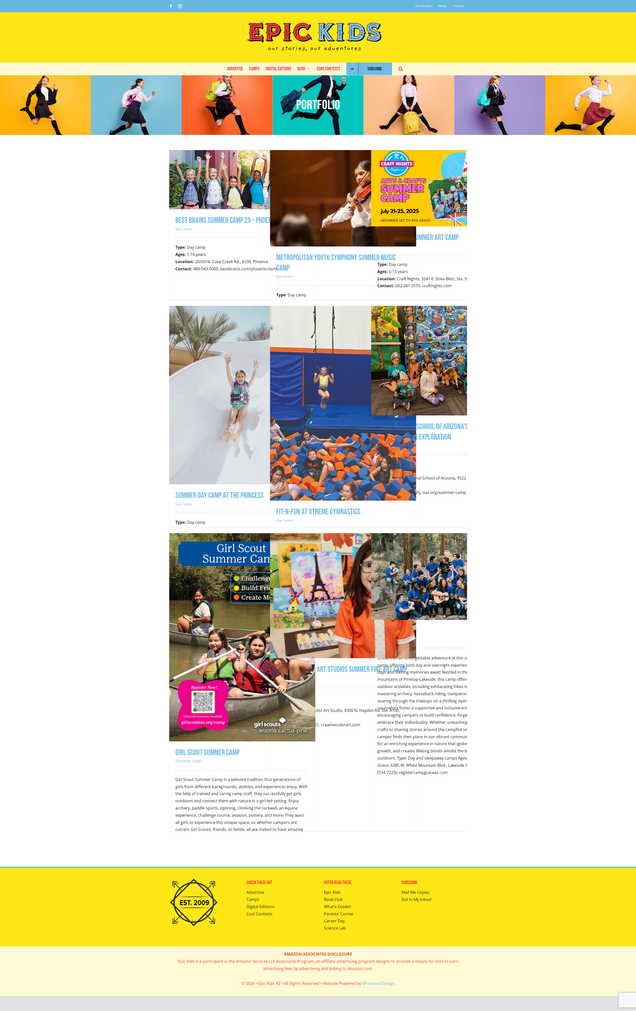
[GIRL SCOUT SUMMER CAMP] (242, 536)
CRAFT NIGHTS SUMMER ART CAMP (418, 238)
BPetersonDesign (378, 983)
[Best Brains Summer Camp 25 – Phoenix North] (242, 153)
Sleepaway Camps (188, 761)
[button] (400, 69)
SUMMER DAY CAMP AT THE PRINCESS (219, 495)
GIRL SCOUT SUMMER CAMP (207, 753)
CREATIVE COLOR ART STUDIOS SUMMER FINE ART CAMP (341, 669)
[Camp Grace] (444, 536)
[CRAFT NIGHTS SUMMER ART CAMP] (444, 153)
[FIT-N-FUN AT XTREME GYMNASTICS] (343, 309)
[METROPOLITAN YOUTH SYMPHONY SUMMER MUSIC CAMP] (343, 153)
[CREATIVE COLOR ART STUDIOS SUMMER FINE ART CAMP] (343, 536)
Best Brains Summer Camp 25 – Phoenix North (234, 220)
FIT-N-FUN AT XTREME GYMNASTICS (318, 512)
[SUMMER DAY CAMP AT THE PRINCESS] (238, 309)
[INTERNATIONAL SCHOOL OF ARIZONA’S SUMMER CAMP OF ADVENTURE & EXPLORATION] (444, 309)
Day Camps (183, 229)
